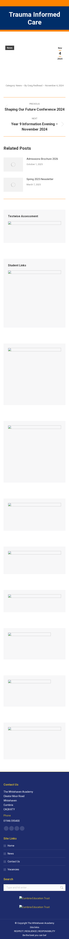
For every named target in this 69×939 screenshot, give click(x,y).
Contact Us (14, 861)
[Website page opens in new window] (22, 828)
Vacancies (13, 869)
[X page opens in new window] (11, 828)
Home (11, 845)
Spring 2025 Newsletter (40, 179)
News (10, 48)
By (33, 85)
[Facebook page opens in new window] (6, 828)
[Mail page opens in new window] (17, 828)
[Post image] (13, 164)
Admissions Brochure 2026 (42, 158)
